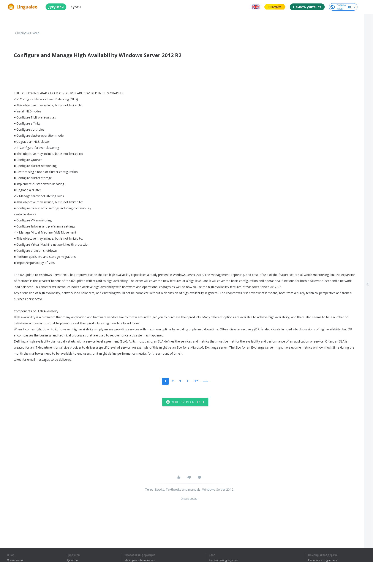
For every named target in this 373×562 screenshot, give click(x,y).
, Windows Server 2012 (217, 489)
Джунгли (72, 560)
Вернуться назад (28, 33)
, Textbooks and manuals (182, 489)
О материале (189, 498)
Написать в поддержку (322, 560)
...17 (195, 381)
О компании (15, 560)
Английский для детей (223, 560)
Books (159, 489)
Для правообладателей (140, 560)
